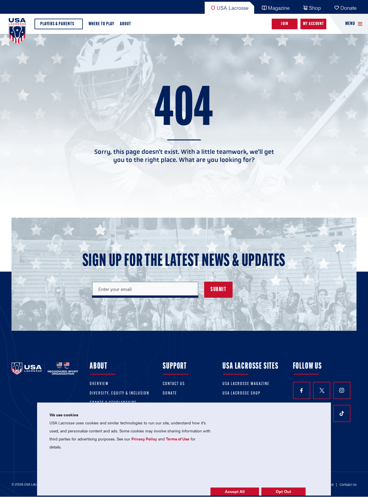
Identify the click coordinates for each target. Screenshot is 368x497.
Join (284, 24)
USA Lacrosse (232, 7)
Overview (99, 384)
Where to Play (101, 24)
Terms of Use (177, 439)
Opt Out (283, 491)
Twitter (321, 390)
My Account (313, 24)
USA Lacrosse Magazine (246, 384)
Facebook (301, 390)
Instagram (341, 390)
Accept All (235, 491)
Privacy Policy (144, 439)
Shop (315, 7)
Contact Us (174, 384)
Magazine (279, 7)
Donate (348, 7)
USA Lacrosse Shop (241, 393)
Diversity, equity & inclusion (119, 393)
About (125, 24)
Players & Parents (57, 24)
